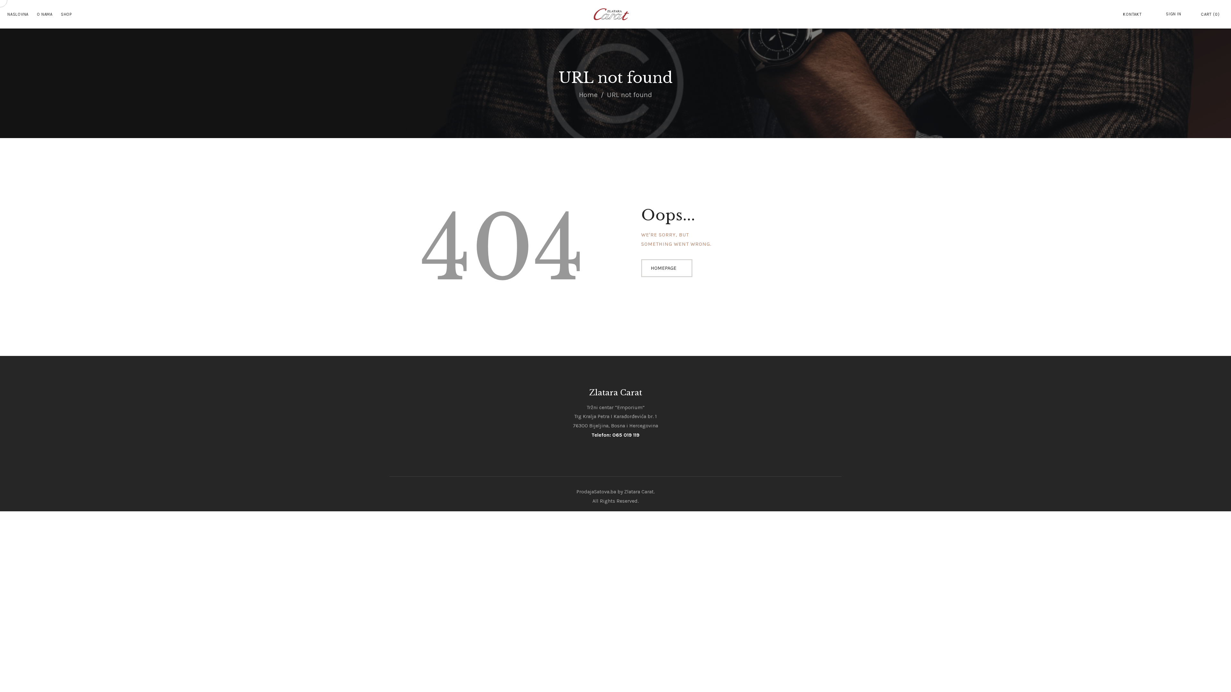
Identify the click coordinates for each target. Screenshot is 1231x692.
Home (588, 95)
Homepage (663, 268)
